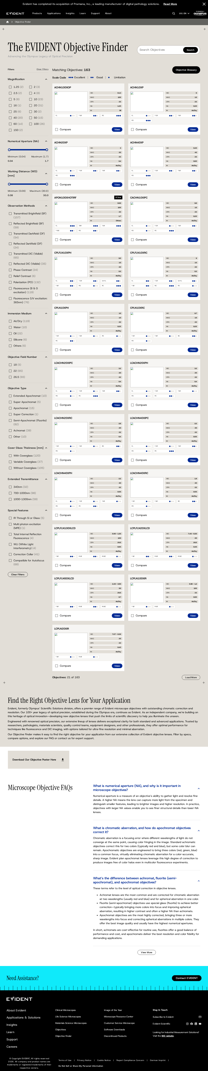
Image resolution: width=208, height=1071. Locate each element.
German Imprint (158, 1060)
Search (190, 49)
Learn (83, 13)
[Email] (200, 1017)
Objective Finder (63, 1036)
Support (95, 13)
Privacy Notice (84, 1060)
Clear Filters (42, 69)
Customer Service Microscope (119, 1023)
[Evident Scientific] (15, 13)
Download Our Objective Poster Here (34, 759)
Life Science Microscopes (68, 1016)
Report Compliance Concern (130, 1060)
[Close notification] (204, 4)
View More (146, 952)
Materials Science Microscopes (71, 1023)
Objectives (60, 1029)
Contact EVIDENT (187, 978)
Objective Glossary (186, 69)
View (117, 129)
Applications (54, 13)
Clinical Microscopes (65, 1010)
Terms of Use (65, 1060)
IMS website (168, 1035)
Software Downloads (114, 1029)
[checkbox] (63, 129)
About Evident (16, 1010)
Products (37, 13)
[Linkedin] (195, 1024)
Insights (70, 13)
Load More (191, 677)
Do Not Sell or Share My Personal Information (80, 1066)
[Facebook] (191, 1024)
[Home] (7, 21)
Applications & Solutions (23, 1017)
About (108, 13)
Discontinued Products (115, 1036)
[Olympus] (200, 14)
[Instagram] (187, 1024)
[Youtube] (200, 1024)
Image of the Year (113, 1010)
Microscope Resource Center (118, 1016)
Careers (11, 1047)
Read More (170, 4)
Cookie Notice (104, 1060)
